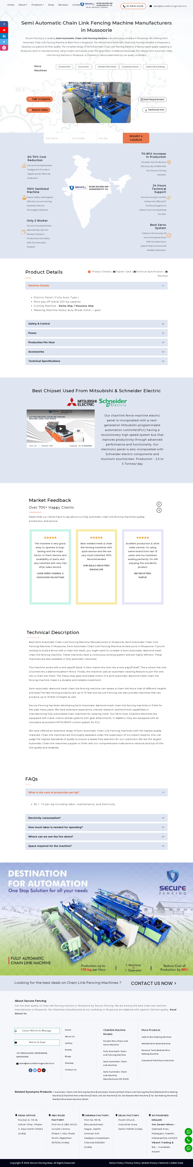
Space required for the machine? (50, 846)
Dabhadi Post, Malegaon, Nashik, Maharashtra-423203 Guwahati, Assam (164, 1133)
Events (68, 1050)
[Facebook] (4, 23)
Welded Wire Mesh (107, 66)
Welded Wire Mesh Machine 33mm (70, 1099)
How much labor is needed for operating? (55, 827)
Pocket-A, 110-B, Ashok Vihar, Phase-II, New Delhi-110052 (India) (30, 1124)
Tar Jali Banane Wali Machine (133, 1095)
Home (10, 4)
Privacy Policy (132, 1162)
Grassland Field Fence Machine (158, 1060)
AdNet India (176, 1162)
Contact (77, 4)
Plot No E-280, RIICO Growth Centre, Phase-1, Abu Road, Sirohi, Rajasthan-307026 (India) (64, 1129)
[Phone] (186, 1138)
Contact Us (71, 1070)
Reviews (63, 4)
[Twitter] (4, 41)
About (22, 4)
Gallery (69, 1043)
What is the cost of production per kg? (53, 792)
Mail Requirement (153, 99)
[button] (133, 6)
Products (37, 4)
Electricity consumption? (44, 818)
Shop (51, 4)
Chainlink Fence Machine (76, 1095)
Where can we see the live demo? (50, 836)
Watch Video (39, 110)
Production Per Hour (41, 342)
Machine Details (38, 285)
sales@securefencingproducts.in (36, 1063)
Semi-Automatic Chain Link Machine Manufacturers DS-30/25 (116, 1075)
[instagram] (4, 47)
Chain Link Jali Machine (103, 1095)
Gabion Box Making (155, 66)
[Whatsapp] (186, 1147)
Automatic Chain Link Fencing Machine (75, 1092)
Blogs (68, 1056)
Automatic (83, 66)
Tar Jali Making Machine (163, 1095)
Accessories (36, 351)
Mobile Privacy (150, 1162)
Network (164, 1162)
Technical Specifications (44, 361)
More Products (151, 1030)
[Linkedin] (4, 35)
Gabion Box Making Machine (156, 1037)
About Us (70, 1036)
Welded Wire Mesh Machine (156, 1043)
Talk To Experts (40, 99)
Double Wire (64, 66)
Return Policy (116, 1162)
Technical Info (155, 109)
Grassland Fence (130, 66)
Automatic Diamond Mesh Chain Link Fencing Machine (125, 1092)
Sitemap (69, 1063)
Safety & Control (39, 323)
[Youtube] (4, 29)
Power (32, 333)
